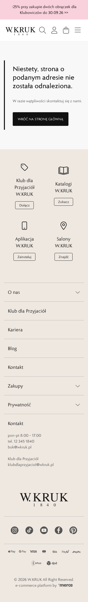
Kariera (15, 330)
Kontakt (15, 367)
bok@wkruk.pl (20, 447)
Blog (12, 348)
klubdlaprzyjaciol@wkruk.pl (31, 464)
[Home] (20, 31)
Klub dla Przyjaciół (27, 311)
